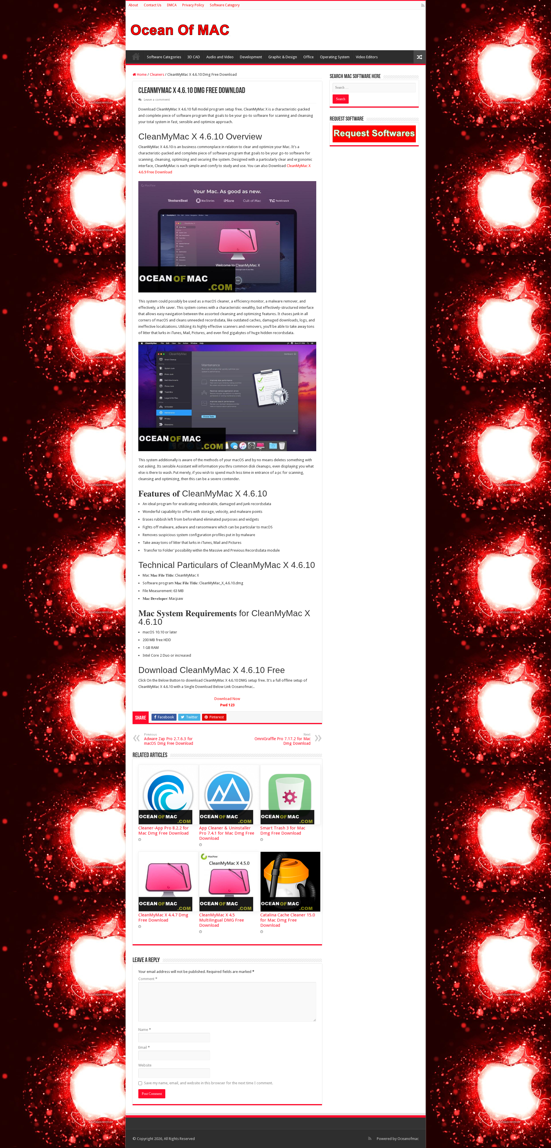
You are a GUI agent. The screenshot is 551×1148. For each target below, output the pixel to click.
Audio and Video (220, 57)
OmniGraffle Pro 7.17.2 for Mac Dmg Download (283, 739)
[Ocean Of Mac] (180, 29)
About (133, 5)
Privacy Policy (193, 5)
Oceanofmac (408, 1139)
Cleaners (157, 74)
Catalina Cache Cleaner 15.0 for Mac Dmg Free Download (287, 920)
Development (251, 57)
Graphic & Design (282, 57)
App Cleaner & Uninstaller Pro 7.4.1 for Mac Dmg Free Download (226, 833)
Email (144, 1047)
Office (308, 57)
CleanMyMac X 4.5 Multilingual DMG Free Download (221, 920)
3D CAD (193, 57)
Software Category (225, 5)
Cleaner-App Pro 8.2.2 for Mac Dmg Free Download (163, 830)
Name (144, 1029)
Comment (147, 979)
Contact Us (152, 5)
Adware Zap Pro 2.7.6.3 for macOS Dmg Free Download (168, 739)
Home (136, 56)
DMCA (171, 5)
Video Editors (367, 57)
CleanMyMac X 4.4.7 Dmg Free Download (163, 917)
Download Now (227, 702)
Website (145, 1065)
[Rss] (423, 5)
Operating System (335, 57)
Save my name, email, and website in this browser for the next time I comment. (208, 1083)
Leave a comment (157, 100)
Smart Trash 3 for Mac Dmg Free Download (282, 830)
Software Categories (164, 57)
